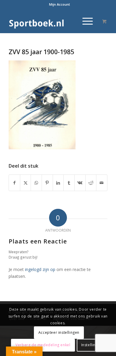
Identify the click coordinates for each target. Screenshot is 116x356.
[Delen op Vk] (80, 183)
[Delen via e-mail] (101, 183)
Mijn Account (59, 4)
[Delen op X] (25, 183)
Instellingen (91, 344)
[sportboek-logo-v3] (48, 21)
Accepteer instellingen (58, 332)
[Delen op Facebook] (14, 183)
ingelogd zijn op (40, 269)
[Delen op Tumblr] (69, 183)
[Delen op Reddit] (91, 183)
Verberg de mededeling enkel (42, 344)
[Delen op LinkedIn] (58, 183)
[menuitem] (59, 4)
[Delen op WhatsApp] (36, 183)
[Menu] (84, 21)
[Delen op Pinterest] (47, 183)
